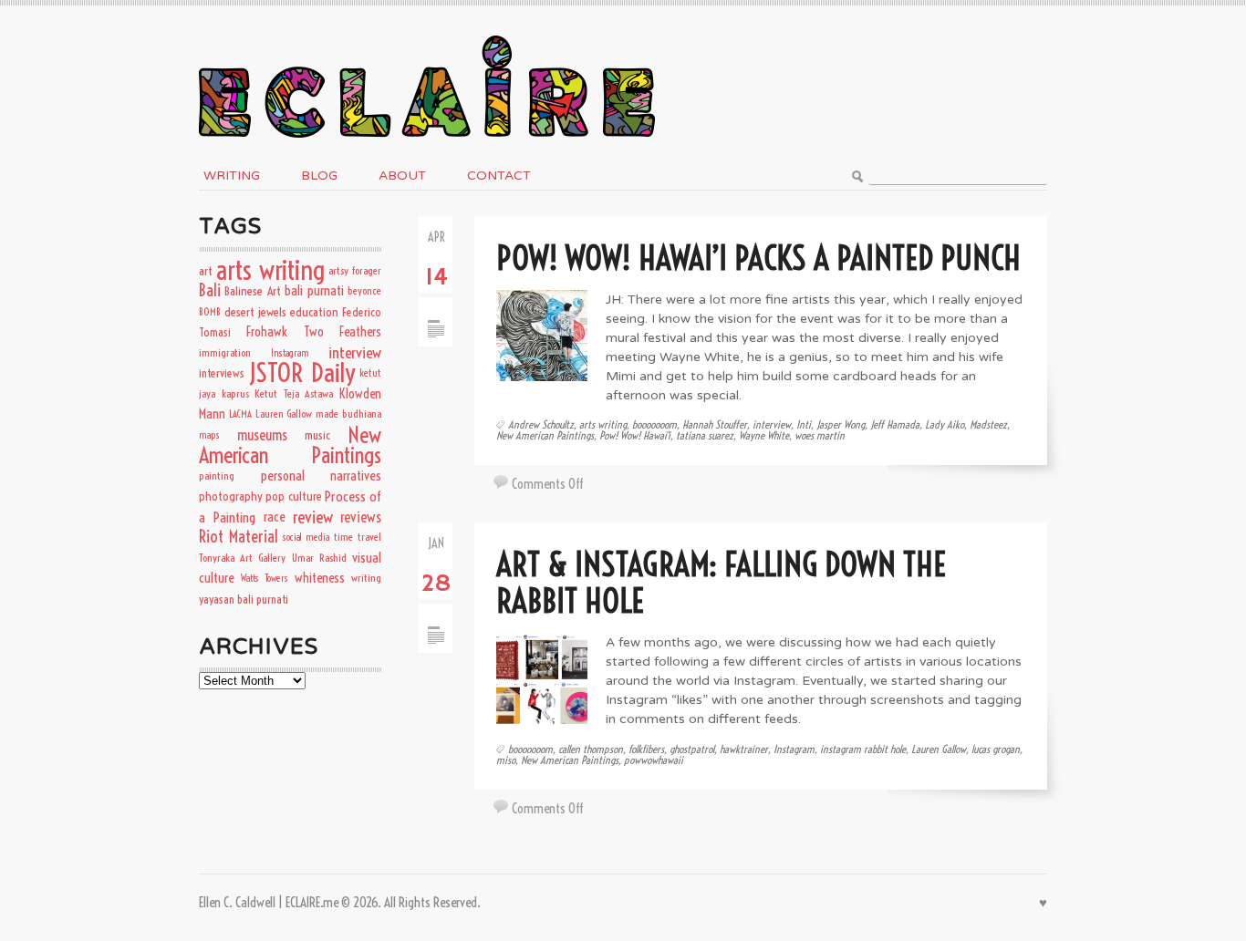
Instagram (794, 749)
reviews (360, 517)
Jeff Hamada (894, 424)
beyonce (364, 290)
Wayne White (764, 435)
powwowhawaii (653, 760)
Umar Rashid (319, 557)
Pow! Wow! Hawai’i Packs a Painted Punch (758, 257)
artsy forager (354, 270)
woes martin (819, 435)
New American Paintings (545, 435)
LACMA (240, 414)
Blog (319, 175)
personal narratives (321, 475)
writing (366, 577)
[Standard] (435, 306)
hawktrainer (744, 749)
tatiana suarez (704, 435)
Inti (803, 424)
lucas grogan (995, 749)
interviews (221, 373)
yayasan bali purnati (243, 599)
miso (505, 760)
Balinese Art (252, 291)
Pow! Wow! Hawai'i (634, 435)
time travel (357, 536)
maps (209, 435)
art (206, 271)
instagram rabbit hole (863, 749)
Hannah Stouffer (714, 424)
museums (262, 435)
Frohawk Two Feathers (313, 332)
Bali (210, 290)
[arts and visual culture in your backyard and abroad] (427, 30)
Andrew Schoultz (541, 424)
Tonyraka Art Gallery (242, 557)
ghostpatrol (692, 749)
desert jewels (255, 312)
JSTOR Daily (301, 372)
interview (772, 424)
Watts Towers (264, 578)
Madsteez (988, 424)
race (275, 516)
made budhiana (348, 413)
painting (216, 475)
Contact (499, 175)
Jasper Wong (840, 424)
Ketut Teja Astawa (293, 393)
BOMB (210, 311)
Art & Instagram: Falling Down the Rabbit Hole (721, 582)
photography (231, 496)
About (402, 175)
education (314, 312)
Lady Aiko (944, 424)
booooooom (654, 424)
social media (306, 537)
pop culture (293, 496)
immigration (225, 352)
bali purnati (314, 290)
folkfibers (646, 749)
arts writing (603, 424)
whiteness (320, 578)
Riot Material (238, 536)
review (313, 517)
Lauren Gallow (938, 749)
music (317, 435)
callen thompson (590, 749)
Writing (231, 175)
